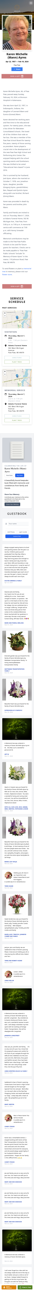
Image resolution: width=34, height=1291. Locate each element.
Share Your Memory (12, 504)
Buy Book (20, 475)
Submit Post (17, 536)
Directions (17, 358)
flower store (7, 274)
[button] (17, 317)
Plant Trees (17, 362)
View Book (9, 475)
